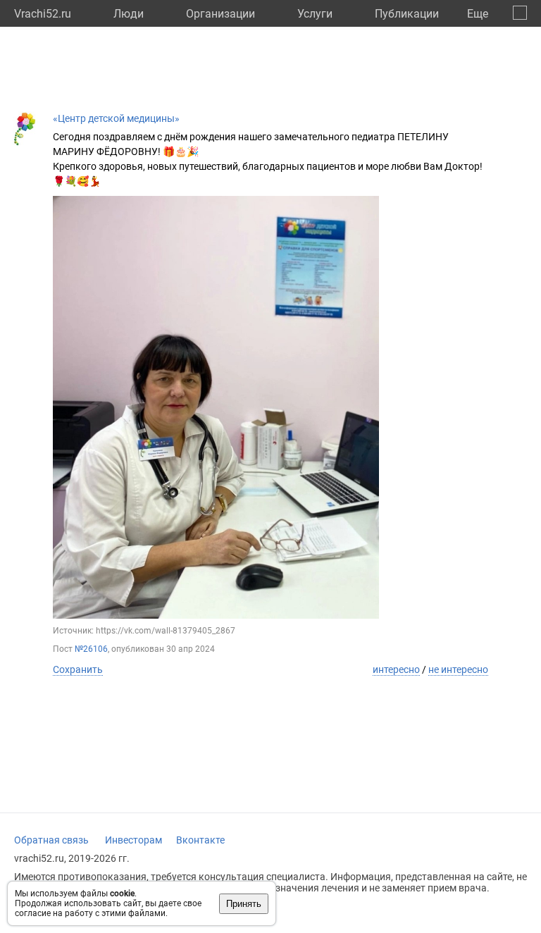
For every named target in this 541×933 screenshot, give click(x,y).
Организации (220, 13)
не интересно (458, 669)
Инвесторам (133, 840)
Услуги (314, 13)
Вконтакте (200, 840)
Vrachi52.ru (42, 13)
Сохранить (78, 669)
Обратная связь (51, 840)
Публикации (407, 13)
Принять (243, 903)
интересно (396, 669)
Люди (128, 13)
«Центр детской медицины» (116, 118)
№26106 (91, 649)
